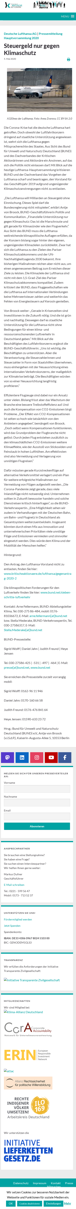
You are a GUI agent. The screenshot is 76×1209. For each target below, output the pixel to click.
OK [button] (11, 1203)
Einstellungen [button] (53, 1203)
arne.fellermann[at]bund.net (48, 616)
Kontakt (56, 1183)
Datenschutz (20, 1183)
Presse (69, 1183)
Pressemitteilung (50, 33)
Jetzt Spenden (12, 925)
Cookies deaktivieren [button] (29, 1203)
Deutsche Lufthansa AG (20, 33)
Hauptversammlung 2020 (21, 38)
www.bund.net (40, 667)
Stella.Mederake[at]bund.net (23, 630)
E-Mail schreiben (14, 884)
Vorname (9, 782)
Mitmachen (54, 1186)
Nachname (10, 796)
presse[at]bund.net (16, 667)
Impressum (39, 1183)
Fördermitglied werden (18, 919)
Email (7, 810)
